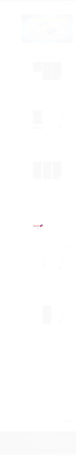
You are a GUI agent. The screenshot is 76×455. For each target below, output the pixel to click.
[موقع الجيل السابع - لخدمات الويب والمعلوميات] (38, 225)
